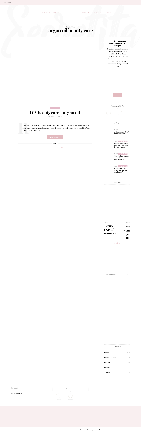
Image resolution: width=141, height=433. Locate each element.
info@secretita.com (17, 393)
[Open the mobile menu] (137, 13)
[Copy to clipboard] (58, 148)
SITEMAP (43, 430)
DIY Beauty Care (97, 13)
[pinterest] (2, 179)
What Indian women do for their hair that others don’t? (121, 158)
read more (117, 95)
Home (38, 14)
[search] (115, 13)
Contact (9, 2)
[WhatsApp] (56, 148)
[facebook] (2, 175)
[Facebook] (135, 2)
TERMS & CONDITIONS (64, 430)
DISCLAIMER (74, 430)
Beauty (46, 13)
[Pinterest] (137, 2)
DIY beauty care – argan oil (55, 112)
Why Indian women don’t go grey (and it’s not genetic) (121, 145)
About (4, 2)
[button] (108, 211)
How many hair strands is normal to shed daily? (121, 170)
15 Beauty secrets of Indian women (121, 133)
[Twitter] (51, 148)
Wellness (108, 13)
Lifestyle (85, 13)
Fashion (56, 13)
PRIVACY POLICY (51, 430)
